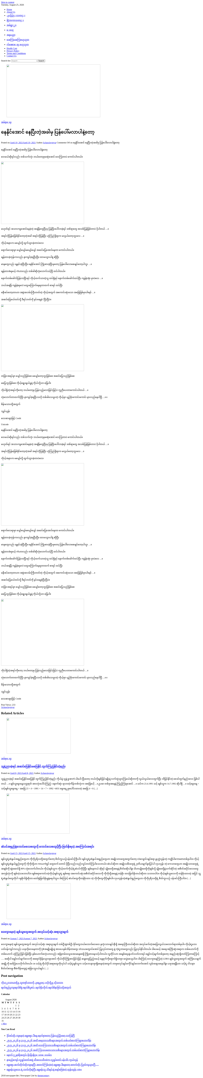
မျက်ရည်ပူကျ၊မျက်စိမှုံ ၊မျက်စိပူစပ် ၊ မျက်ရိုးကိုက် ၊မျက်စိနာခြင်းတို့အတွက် (36, 987)
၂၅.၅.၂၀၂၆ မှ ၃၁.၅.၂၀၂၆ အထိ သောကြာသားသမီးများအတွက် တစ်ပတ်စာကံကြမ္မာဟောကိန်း (51, 1045)
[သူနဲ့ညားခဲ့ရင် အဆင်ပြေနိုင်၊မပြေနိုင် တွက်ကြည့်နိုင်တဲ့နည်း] (101, 736)
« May (4, 1024)
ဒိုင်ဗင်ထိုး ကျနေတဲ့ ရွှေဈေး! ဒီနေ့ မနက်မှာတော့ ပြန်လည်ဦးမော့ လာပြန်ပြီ (41, 1035)
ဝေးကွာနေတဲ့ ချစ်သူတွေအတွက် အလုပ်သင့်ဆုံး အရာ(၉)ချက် (34, 931)
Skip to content (7, 2)
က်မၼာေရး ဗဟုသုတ (18, 44)
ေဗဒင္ (10, 30)
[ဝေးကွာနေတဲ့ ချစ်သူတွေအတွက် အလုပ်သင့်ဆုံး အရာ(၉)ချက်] (101, 901)
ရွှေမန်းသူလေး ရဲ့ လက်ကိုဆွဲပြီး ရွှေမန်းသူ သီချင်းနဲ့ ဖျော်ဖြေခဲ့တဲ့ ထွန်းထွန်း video (44, 1069)
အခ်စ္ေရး (6, 122)
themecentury (43, 1075)
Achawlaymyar (49, 142)
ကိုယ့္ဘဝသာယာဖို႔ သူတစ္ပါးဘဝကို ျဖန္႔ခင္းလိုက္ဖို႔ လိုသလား (32, 982)
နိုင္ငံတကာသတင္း (15, 20)
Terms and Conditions (16, 53)
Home (9, 9)
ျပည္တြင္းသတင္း (16, 15)
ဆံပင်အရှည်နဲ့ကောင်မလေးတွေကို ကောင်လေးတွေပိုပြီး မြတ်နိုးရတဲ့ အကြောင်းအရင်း (47, 846)
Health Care (12, 48)
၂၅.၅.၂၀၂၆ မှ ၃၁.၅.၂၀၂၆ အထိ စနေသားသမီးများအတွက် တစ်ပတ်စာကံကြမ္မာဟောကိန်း (49, 1040)
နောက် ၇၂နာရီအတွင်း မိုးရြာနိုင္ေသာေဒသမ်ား (29, 1055)
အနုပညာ (11, 35)
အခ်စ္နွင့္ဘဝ (11, 25)
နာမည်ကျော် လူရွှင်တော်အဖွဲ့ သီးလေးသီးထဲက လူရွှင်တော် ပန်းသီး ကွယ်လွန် (42, 1060)
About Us (11, 12)
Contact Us (11, 56)
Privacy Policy (13, 51)
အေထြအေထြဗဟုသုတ (18, 39)
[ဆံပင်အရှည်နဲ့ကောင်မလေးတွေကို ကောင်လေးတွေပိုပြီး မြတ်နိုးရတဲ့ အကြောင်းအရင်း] (101, 813)
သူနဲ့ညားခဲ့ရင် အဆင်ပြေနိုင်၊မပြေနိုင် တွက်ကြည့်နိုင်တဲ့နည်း (33, 766)
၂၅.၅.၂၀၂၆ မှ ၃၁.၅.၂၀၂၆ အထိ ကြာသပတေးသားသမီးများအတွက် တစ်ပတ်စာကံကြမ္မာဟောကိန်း (53, 1050)
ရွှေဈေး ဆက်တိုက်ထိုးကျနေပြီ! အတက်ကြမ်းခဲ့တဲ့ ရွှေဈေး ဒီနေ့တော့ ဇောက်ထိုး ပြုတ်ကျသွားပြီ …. (53, 1064)
